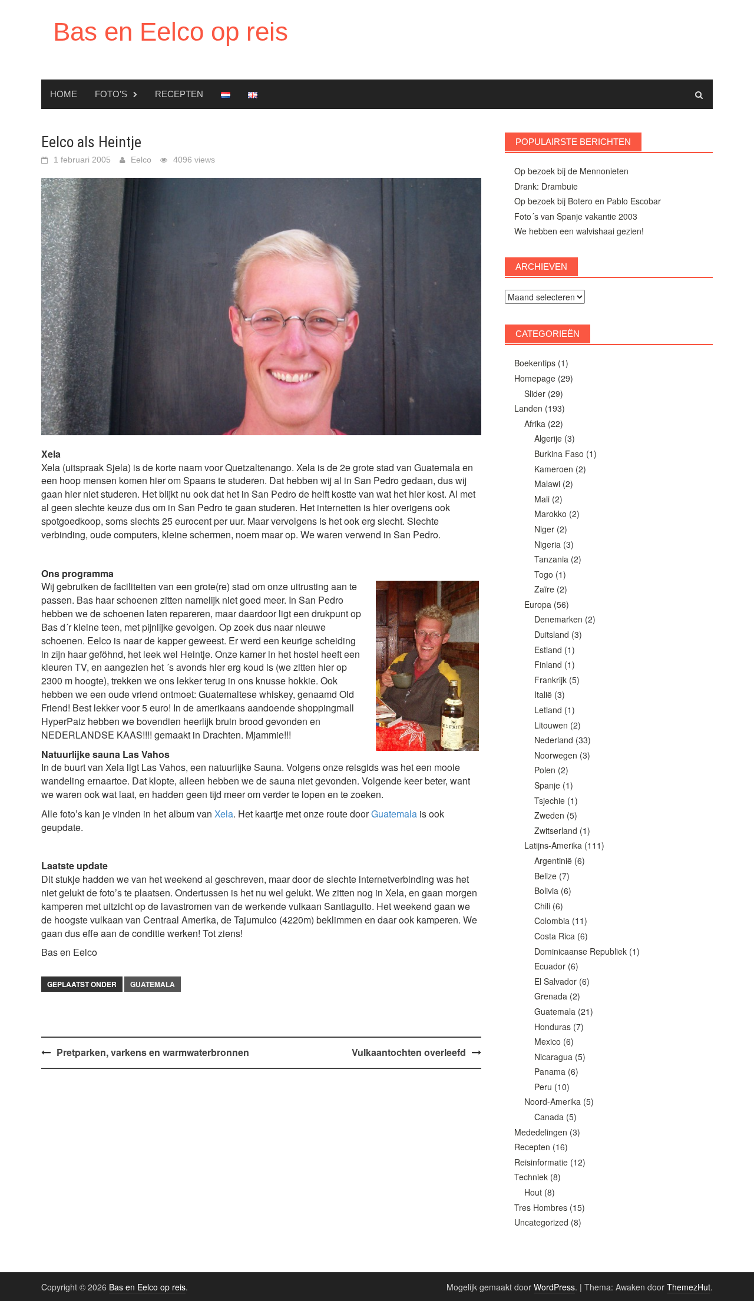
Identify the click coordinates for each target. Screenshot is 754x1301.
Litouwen (551, 725)
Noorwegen (555, 755)
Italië (543, 694)
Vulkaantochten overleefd (409, 1052)
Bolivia (546, 890)
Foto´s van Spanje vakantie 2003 (575, 216)
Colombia (552, 920)
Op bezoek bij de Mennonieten (571, 171)
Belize (545, 876)
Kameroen (553, 469)
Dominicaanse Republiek (580, 951)
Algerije (548, 438)
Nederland (553, 740)
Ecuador (550, 966)
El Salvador (555, 981)
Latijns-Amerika (553, 845)
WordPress (554, 1287)
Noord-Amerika (552, 1101)
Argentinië (553, 860)
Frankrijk (550, 680)
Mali (542, 499)
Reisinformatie (541, 1162)
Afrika (534, 423)
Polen (544, 770)
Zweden (549, 815)
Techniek (531, 1177)
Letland (548, 710)
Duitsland (551, 634)
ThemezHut (688, 1287)
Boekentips (534, 363)
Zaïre (544, 589)
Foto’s (111, 94)
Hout (533, 1192)
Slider (534, 393)
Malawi (547, 483)
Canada (549, 1117)
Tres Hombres (540, 1207)
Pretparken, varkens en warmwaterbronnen (153, 1052)
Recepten (179, 94)
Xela (223, 813)
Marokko (550, 513)
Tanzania (551, 559)
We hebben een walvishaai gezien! (579, 231)
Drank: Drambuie (546, 186)
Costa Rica (554, 936)
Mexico (547, 1041)
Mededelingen (540, 1132)
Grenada (550, 996)
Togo (543, 574)
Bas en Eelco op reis (170, 31)
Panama (550, 1071)
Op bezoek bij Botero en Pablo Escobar (587, 201)
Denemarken (558, 619)
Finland (548, 664)
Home (63, 94)
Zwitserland (555, 830)
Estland (548, 650)
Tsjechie (549, 800)
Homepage (534, 378)
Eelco (141, 159)
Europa (537, 604)
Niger (544, 529)
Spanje (547, 785)
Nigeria (547, 544)
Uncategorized (541, 1222)
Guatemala (394, 813)
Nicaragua (553, 1056)
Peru (543, 1087)
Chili (542, 906)
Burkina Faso (559, 453)
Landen (528, 408)
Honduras (552, 1026)
